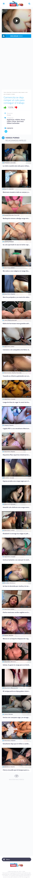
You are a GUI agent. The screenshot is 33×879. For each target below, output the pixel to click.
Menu (8, 859)
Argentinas (10, 120)
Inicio (5, 92)
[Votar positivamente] (5, 107)
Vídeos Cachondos (13, 123)
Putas (14, 121)
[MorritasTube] (16, 3)
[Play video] (16, 20)
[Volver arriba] (29, 876)
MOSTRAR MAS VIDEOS (16, 779)
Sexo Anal (9, 92)
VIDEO (16, 36)
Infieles (17, 120)
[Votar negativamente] (16, 107)
